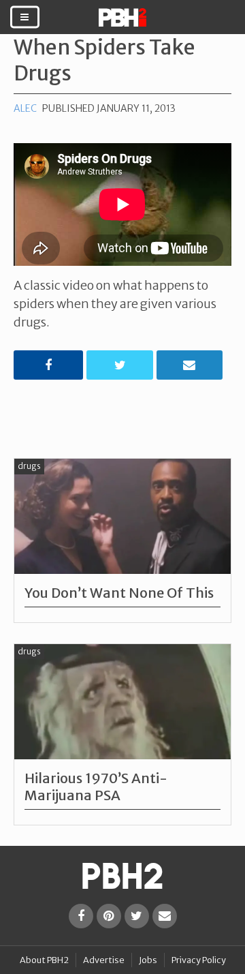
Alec (25, 108)
